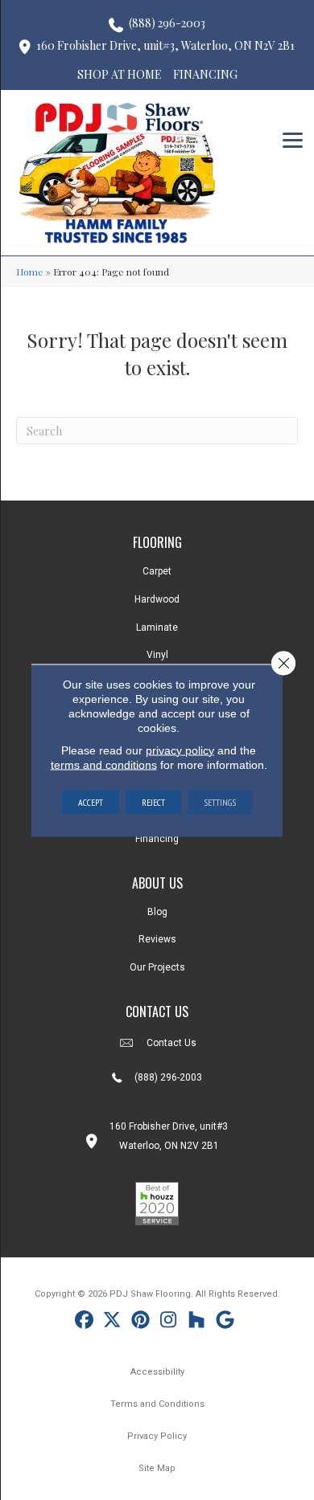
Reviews (157, 939)
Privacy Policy (157, 1436)
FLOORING (157, 542)
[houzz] (197, 1322)
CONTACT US (157, 1011)
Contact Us (171, 1042)
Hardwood (157, 599)
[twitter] (112, 1322)
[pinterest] (140, 1322)
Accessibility (157, 1372)
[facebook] (84, 1322)
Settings (220, 801)
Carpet (157, 571)
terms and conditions (104, 764)
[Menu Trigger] (293, 139)
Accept (90, 801)
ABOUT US (157, 883)
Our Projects (157, 967)
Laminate (157, 627)
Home (29, 271)
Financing (157, 838)
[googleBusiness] (225, 1322)
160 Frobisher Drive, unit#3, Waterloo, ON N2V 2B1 (165, 45)
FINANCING (205, 74)
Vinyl (157, 654)
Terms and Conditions (157, 1404)
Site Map (157, 1468)
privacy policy (180, 749)
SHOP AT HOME (119, 74)
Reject (153, 801)
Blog (157, 912)
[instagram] (168, 1322)
